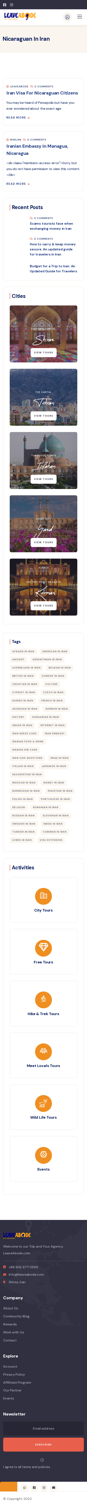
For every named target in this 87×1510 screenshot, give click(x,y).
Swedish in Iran (23, 823)
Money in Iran (54, 782)
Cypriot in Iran (23, 692)
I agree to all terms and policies (26, 1467)
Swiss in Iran (53, 823)
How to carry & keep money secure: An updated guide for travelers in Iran (53, 249)
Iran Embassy (55, 733)
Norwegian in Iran (26, 790)
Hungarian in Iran (45, 717)
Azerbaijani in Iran (26, 667)
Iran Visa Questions (27, 757)
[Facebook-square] (34, 1487)
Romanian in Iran (45, 807)
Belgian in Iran (60, 667)
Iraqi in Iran (59, 757)
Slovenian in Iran (56, 815)
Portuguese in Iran (55, 799)
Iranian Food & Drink (28, 741)
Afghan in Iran (23, 651)
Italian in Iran (23, 766)
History (18, 717)
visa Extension (51, 840)
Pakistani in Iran (60, 790)
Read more (16, 117)
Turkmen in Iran (55, 831)
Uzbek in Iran (22, 840)
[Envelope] (53, 1487)
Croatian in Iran (24, 684)
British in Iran (23, 675)
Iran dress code (24, 733)
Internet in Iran (52, 725)
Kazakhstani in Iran (27, 774)
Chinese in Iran (53, 675)
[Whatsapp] (24, 1487)
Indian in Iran (22, 725)
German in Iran (56, 708)
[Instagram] (44, 1487)
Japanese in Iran (54, 766)
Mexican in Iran (23, 782)
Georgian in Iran (24, 708)
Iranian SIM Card (24, 749)
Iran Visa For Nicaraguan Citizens (42, 93)
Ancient (18, 659)
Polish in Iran (22, 799)
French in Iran (52, 700)
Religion (18, 807)
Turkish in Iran (23, 831)
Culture (51, 684)
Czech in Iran (53, 692)
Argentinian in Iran (47, 659)
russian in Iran (23, 815)
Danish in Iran (22, 700)
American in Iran (54, 651)
